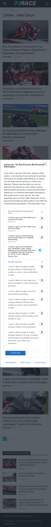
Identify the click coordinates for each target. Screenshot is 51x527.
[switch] (41, 218)
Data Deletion (10, 362)
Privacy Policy (40, 362)
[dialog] (25, 263)
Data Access (25, 362)
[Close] (45, 164)
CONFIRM (15, 353)
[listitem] (25, 212)
